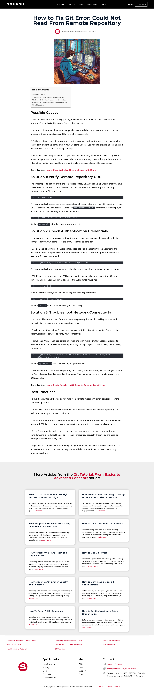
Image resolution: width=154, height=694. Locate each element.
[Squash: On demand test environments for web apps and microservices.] (15, 4)
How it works (49, 664)
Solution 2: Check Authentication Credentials (49, 100)
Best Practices (38, 105)
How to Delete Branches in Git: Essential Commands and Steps (75, 385)
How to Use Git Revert (94, 552)
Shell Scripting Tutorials (17, 649)
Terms (109, 686)
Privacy (117, 686)
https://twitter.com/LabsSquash (122, 669)
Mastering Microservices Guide (68, 641)
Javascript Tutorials (111, 641)
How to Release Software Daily (68, 645)
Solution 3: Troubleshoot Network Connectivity (50, 102)
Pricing (72, 4)
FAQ (81, 664)
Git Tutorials (60, 649)
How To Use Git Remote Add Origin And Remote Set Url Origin (48, 496)
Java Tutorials (109, 645)
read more (37, 511)
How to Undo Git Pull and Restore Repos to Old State (70, 170)
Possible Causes (39, 95)
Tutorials (47, 674)
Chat (81, 674)
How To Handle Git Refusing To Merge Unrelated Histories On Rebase (103, 496)
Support (82, 671)
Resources (91, 4)
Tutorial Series (49, 678)
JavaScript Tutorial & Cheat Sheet (21, 641)
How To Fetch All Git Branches (46, 611)
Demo (103, 4)
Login (130, 4)
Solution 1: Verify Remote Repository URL (49, 97)
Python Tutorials (14, 645)
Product (60, 4)
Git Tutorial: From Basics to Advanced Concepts (87, 476)
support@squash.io (116, 664)
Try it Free (141, 4)
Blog (45, 671)
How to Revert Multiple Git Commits (102, 523)
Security (102, 686)
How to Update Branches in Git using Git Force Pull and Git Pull (49, 525)
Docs (81, 4)
